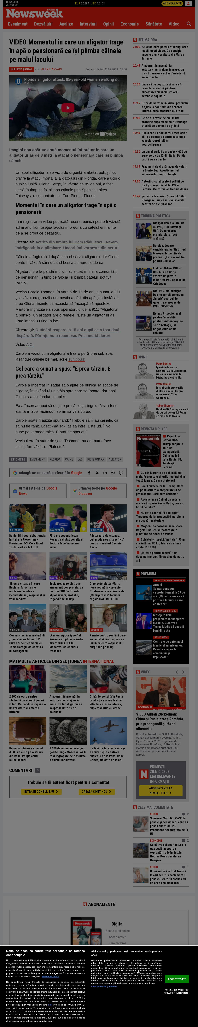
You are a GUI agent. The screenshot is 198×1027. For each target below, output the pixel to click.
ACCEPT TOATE (177, 979)
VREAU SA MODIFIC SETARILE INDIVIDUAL (177, 992)
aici (50, 1004)
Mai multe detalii (50, 976)
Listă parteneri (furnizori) (104, 986)
